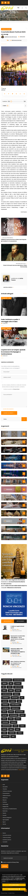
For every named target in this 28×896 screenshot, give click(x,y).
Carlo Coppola (18, 687)
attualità (17, 683)
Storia (4, 824)
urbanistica (5, 736)
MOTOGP (5, 715)
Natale (4, 718)
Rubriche (5, 811)
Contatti (5, 842)
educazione (14, 697)
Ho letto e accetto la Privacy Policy (10, 862)
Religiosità (4, 298)
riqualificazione (6, 725)
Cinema (5, 789)
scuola (4, 729)
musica (22, 715)
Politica (5, 802)
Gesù (19, 701)
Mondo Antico (15, 708)
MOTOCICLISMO (19, 711)
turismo (20, 733)
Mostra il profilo (8, 287)
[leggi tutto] (21, 769)
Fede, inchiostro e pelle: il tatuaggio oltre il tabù (10, 320)
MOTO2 (4, 711)
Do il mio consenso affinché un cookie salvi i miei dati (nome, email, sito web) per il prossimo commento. (14, 385)
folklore (12, 701)
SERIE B (11, 729)
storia (4, 733)
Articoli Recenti (20, 621)
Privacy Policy (16, 389)
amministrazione (7, 680)
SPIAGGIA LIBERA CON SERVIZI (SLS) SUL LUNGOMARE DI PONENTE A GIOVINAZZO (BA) (18, 651)
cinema (10, 690)
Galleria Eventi (6, 795)
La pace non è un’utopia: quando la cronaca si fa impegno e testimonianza (13, 352)
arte (11, 683)
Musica (4, 800)
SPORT (17, 729)
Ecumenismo (5, 697)
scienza (22, 725)
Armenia (4, 683)
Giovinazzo (5, 704)
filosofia (5, 701)
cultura (18, 690)
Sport (4, 822)
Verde (13, 736)
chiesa (4, 690)
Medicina (5, 797)
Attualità (5, 786)
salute (15, 725)
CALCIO (9, 687)
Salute (4, 813)
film (22, 697)
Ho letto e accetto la (12, 389)
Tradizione (11, 733)
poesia (10, 718)
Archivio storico (7, 839)
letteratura (5, 708)
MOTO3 (11, 711)
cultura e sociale (7, 694)
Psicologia (5, 804)
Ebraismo (16, 694)
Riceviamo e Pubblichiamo (10, 808)
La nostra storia (7, 835)
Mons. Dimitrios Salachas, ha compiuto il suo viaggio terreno (18, 663)
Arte (4, 784)
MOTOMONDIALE (13, 715)
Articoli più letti (7, 621)
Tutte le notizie (11, 15)
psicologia (5, 722)
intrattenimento (16, 704)
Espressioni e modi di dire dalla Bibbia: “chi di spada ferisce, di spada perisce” (18, 638)
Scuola (3, 328)
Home (3, 15)
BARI (4, 687)
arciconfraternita (18, 680)
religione (13, 722)
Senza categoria (7, 817)
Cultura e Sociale (6, 29)
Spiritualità (6, 819)
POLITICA (18, 718)
